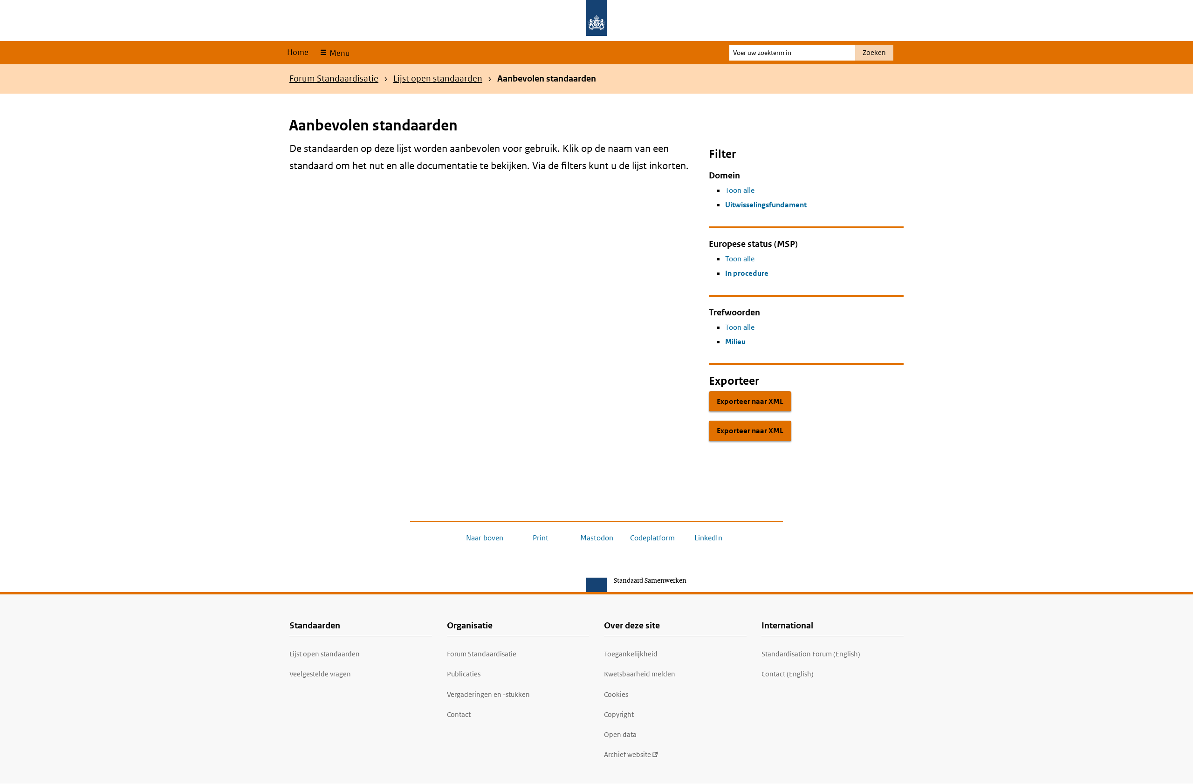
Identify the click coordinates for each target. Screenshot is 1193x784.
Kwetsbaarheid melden (639, 673)
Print (541, 538)
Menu (339, 53)
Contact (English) (787, 673)
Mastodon (596, 538)
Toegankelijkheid (631, 653)
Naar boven (484, 538)
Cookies (616, 694)
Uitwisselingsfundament (766, 205)
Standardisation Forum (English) (810, 653)
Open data (620, 734)
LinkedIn (708, 538)
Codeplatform (652, 538)
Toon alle (739, 190)
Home (298, 52)
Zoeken (874, 52)
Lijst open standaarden (437, 78)
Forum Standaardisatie (333, 78)
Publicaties (463, 673)
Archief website (627, 754)
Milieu (735, 342)
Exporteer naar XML (750, 401)
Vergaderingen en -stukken (488, 694)
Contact (459, 714)
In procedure (746, 273)
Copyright (619, 714)
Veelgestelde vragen (320, 673)
